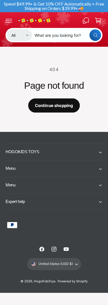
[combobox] (67, 35)
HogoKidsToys (44, 281)
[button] (9, 20)
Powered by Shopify (73, 281)
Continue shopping (54, 105)
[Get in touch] (86, 20)
